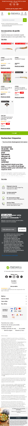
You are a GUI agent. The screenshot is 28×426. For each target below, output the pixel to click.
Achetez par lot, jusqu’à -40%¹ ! (14, 8)
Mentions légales (8, 330)
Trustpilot (14, 283)
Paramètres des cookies (7, 323)
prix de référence (16, 389)
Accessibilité (22, 328)
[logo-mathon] (14, 14)
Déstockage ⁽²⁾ (19, 72)
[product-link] (7, 55)
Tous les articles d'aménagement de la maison (12, 24)
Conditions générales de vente (8, 328)
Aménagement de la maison (11, 23)
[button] (25, 13)
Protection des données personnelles (10, 325)
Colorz (22, 330)
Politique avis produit (6, 326)
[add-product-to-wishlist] (12, 43)
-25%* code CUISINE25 (7, 43)
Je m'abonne (22, 229)
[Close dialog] (27, 409)
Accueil (3, 23)
